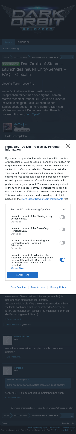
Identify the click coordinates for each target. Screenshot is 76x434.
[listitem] (38, 209)
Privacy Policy (58, 287)
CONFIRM (22, 274)
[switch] (62, 217)
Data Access (38, 287)
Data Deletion (18, 287)
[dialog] (38, 217)
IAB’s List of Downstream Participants (42, 198)
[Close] (69, 147)
